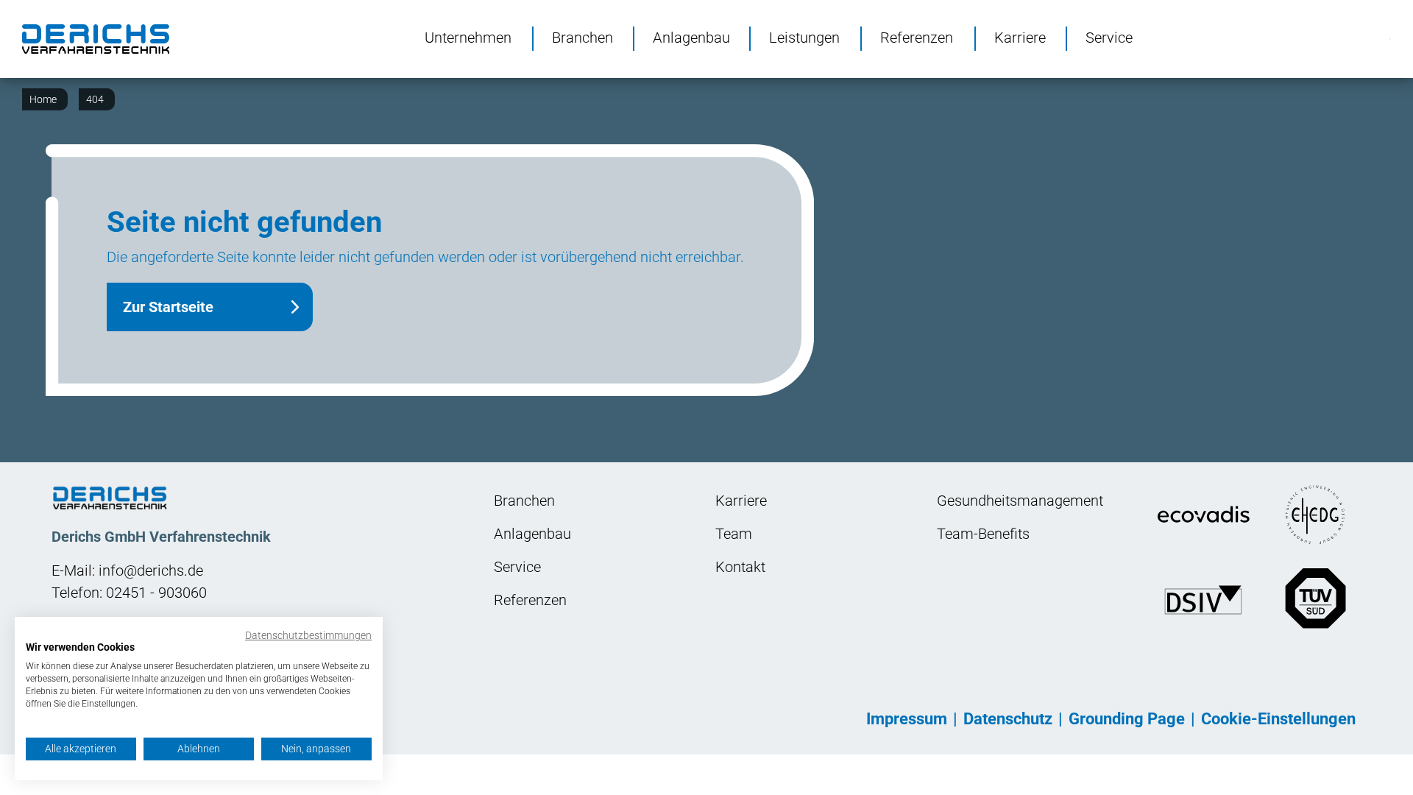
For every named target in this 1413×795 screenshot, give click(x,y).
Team (733, 534)
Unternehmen (468, 37)
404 (95, 99)
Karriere (1020, 37)
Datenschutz (1007, 719)
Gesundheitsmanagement (1020, 500)
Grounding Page (1127, 719)
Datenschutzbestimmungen (308, 635)
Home (43, 99)
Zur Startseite (168, 307)
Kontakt (740, 567)
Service (1109, 37)
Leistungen (804, 37)
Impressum (906, 719)
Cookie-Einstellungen (1278, 719)
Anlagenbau (691, 37)
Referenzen (916, 37)
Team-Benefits (983, 534)
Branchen (582, 37)
